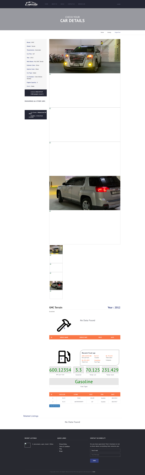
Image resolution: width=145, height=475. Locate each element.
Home (46, 4)
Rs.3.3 (63, 398)
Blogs (62, 4)
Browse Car (81, 4)
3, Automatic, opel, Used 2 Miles (42, 444)
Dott (94, 471)
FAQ (60, 449)
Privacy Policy (63, 444)
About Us (54, 4)
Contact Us (71, 4)
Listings (109, 32)
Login (118, 4)
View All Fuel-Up (54, 406)
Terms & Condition (64, 446)
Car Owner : (37, 113)
